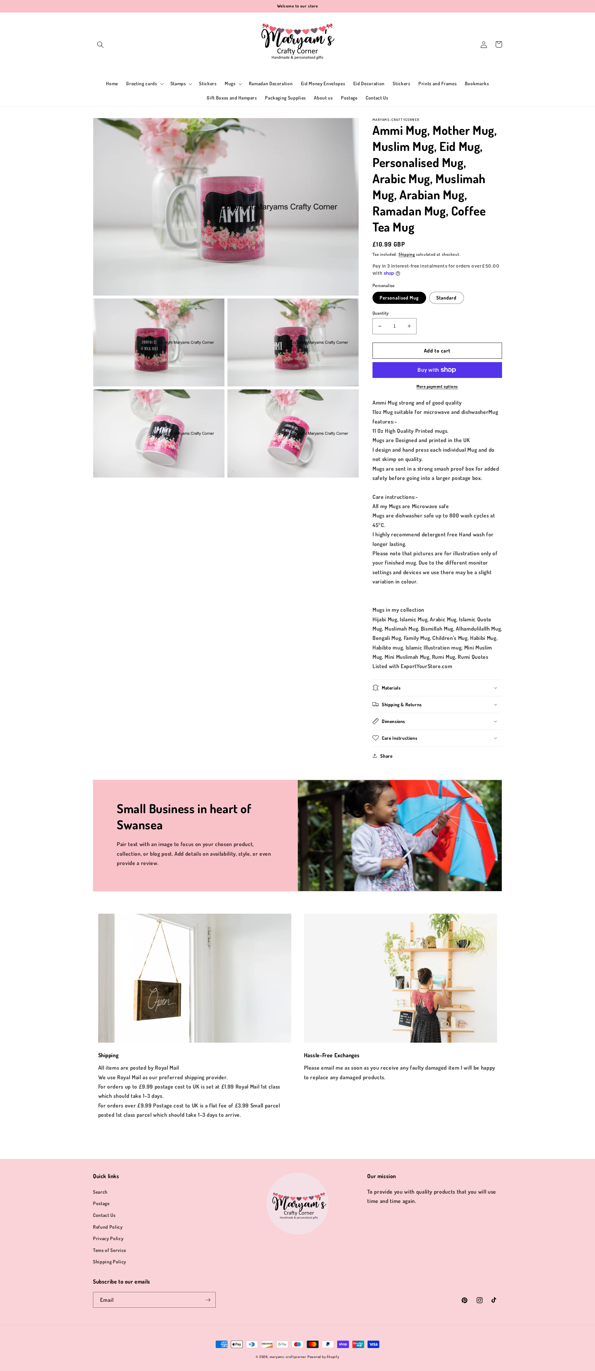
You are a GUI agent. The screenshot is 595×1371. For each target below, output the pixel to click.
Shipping (407, 254)
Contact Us (104, 1215)
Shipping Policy (109, 1261)
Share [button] (386, 755)
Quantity (380, 313)
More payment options (437, 386)
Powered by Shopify (323, 1357)
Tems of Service (109, 1250)
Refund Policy (108, 1227)
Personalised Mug (399, 298)
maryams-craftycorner (288, 1357)
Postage (101, 1203)
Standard (446, 298)
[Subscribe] (208, 1300)
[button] (100, 44)
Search (100, 1192)
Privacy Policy (108, 1238)
